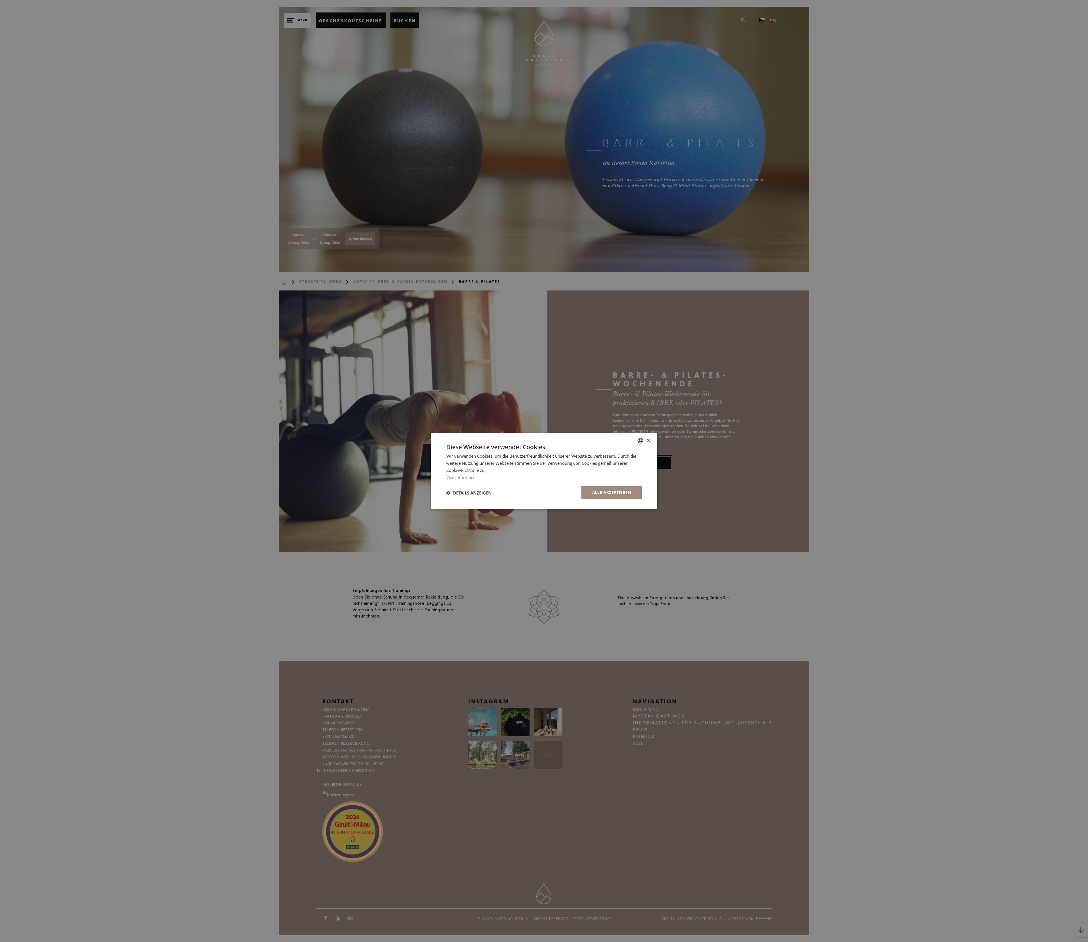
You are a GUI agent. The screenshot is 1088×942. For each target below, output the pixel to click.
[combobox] (640, 441)
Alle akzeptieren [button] (611, 492)
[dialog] (544, 471)
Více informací (460, 477)
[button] (469, 493)
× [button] (648, 440)
